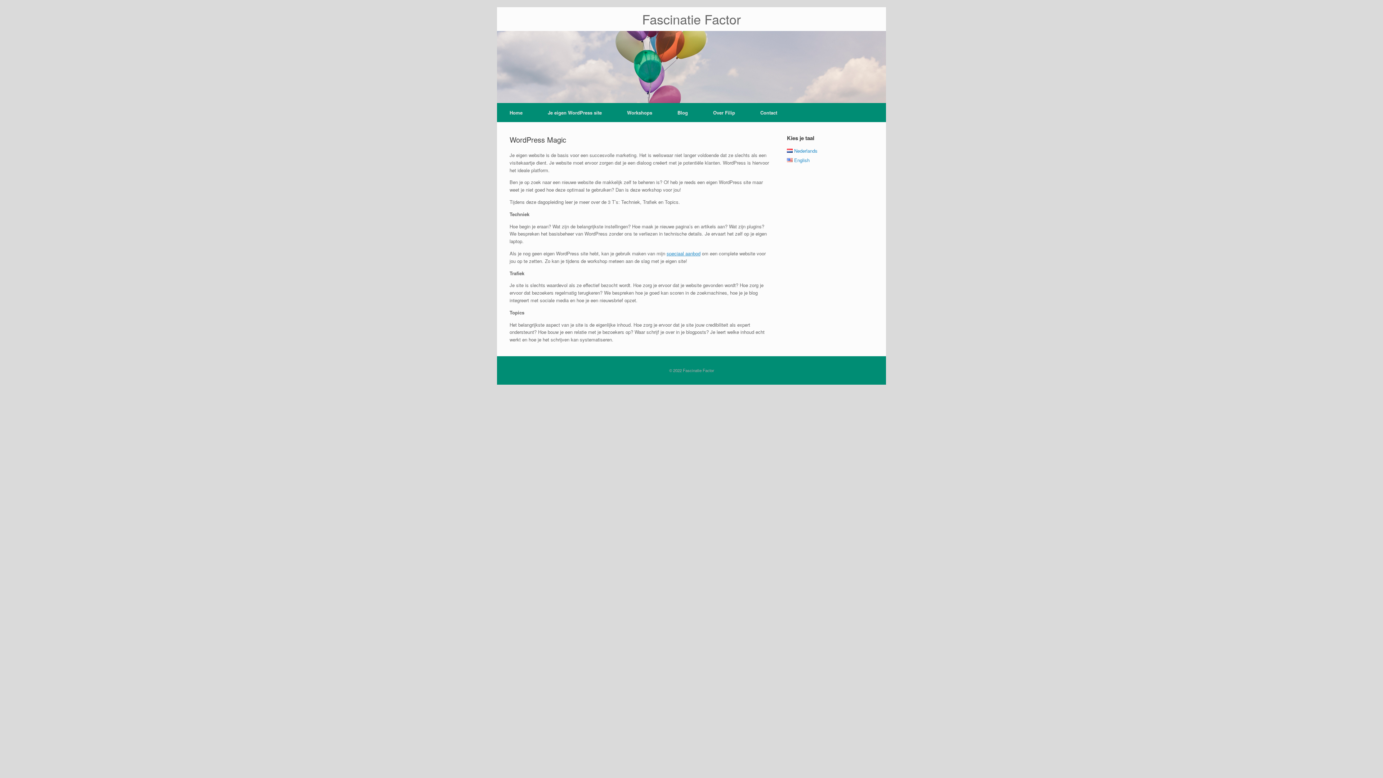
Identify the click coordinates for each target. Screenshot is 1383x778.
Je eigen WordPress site (575, 112)
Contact (768, 112)
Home (516, 112)
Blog (682, 112)
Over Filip (724, 112)
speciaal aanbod (684, 253)
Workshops (639, 112)
